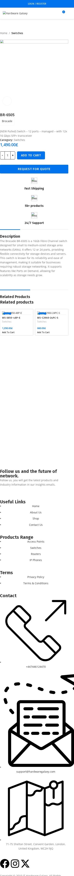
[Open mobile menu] (69, 13)
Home (3, 33)
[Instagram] (15, 863)
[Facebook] (4, 863)
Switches (17, 33)
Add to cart (31, 155)
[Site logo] (15, 13)
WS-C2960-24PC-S (47, 317)
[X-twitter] (25, 863)
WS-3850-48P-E (11, 317)
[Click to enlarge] (7, 101)
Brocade (7, 121)
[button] (8, 332)
